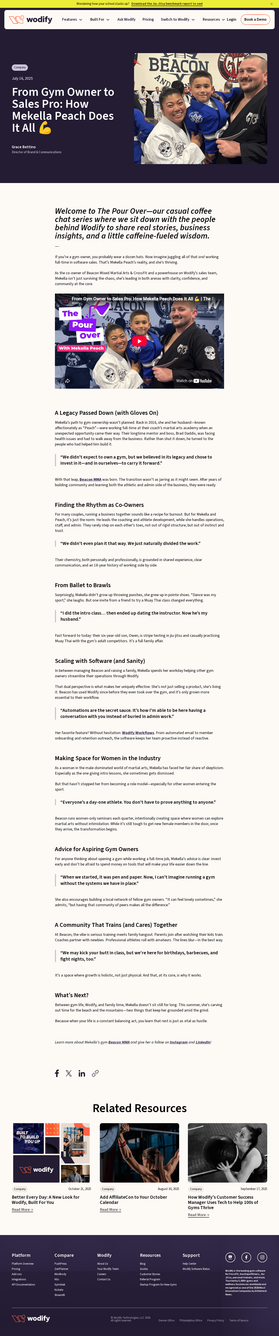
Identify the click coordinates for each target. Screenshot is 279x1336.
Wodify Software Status (196, 1269)
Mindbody (60, 1274)
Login (231, 19)
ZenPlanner (61, 1269)
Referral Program (150, 1279)
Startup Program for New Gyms (158, 1284)
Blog (142, 1263)
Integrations (19, 1279)
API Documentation (23, 1284)
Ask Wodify (126, 20)
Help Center (189, 1263)
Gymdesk (59, 1284)
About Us (102, 1263)
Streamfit (59, 1295)
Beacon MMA (90, 479)
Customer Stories (150, 1274)
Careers (101, 1274)
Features (69, 19)
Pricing (148, 20)
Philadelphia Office (191, 1320)
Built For (97, 19)
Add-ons (17, 1274)
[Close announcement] (272, 4)
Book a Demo (255, 19)
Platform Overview (23, 1263)
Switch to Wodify (175, 19)
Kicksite (58, 1290)
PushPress (60, 1263)
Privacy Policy (215, 1320)
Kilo (56, 1279)
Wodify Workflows (138, 733)
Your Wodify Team (108, 1269)
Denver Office (166, 1320)
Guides (144, 1269)
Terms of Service (238, 1320)
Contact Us (103, 1279)
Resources (211, 19)
